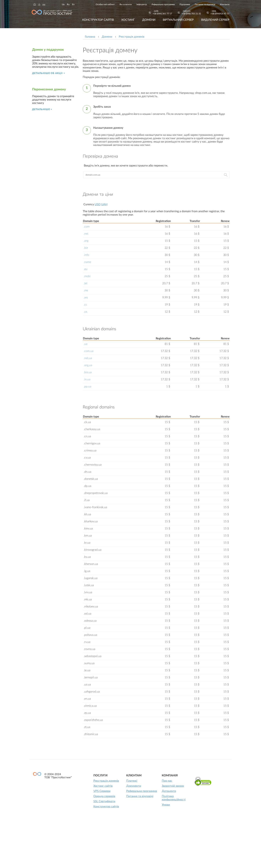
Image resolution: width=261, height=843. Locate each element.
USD (97, 204)
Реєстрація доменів (106, 780)
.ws (86, 297)
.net (86, 233)
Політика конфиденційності (174, 798)
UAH (104, 204)
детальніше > (42, 109)
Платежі (131, 780)
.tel (85, 283)
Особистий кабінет (105, 4)
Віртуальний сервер (178, 19)
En (73, 4)
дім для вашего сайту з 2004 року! (57, 12)
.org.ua (88, 365)
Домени (148, 19)
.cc (85, 304)
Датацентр (169, 791)
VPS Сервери (101, 791)
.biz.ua (88, 372)
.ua (85, 344)
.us (85, 311)
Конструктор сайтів (98, 19)
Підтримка (185, 4)
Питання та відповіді (205, 4)
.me (86, 290)
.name (87, 262)
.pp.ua (87, 386)
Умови (166, 804)
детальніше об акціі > (48, 73)
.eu (85, 269)
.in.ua (87, 379)
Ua (63, 4)
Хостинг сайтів (103, 785)
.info (86, 255)
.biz (86, 247)
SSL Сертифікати (104, 801)
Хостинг (128, 19)
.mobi (87, 276)
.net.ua (88, 358)
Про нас (167, 780)
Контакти (224, 4)
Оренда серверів (104, 796)
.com (87, 226)
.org (86, 240)
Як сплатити (125, 4)
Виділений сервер (215, 19)
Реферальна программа (163, 4)
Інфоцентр (142, 4)
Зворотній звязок (173, 785)
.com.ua (88, 351)
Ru (68, 4)
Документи (133, 785)
